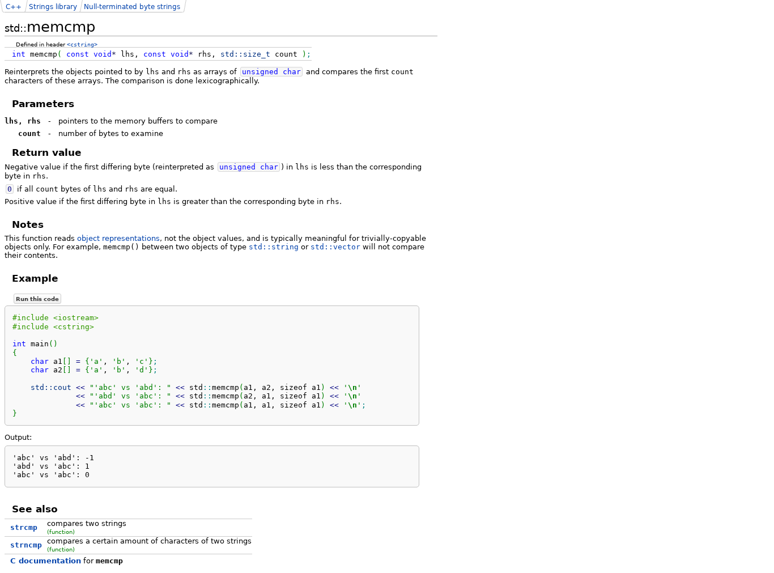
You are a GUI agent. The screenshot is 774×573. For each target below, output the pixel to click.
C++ (14, 7)
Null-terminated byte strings (132, 7)
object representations (118, 238)
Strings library (53, 7)
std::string (274, 247)
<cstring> (82, 44)
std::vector (335, 247)
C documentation (45, 561)
